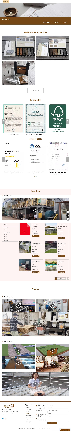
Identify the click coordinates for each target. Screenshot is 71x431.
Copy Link (35, 233)
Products (27, 407)
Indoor (5, 238)
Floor (5, 236)
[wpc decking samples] (18, 48)
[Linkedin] (3, 418)
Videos (65, 22)
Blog (27, 419)
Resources (28, 413)
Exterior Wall (7, 232)
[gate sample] (18, 73)
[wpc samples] (52, 48)
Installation (6, 227)
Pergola (6, 240)
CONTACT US (35, 90)
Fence (5, 234)
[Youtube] (5, 418)
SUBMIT (52, 423)
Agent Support (29, 415)
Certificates (46, 22)
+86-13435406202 (42, 414)
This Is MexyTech (29, 409)
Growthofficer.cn (48, 428)
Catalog (5, 224)
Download (56, 22)
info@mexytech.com (41, 420)
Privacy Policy (29, 422)
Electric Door (7, 230)
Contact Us (28, 421)
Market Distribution (30, 417)
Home (27, 405)
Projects (27, 411)
